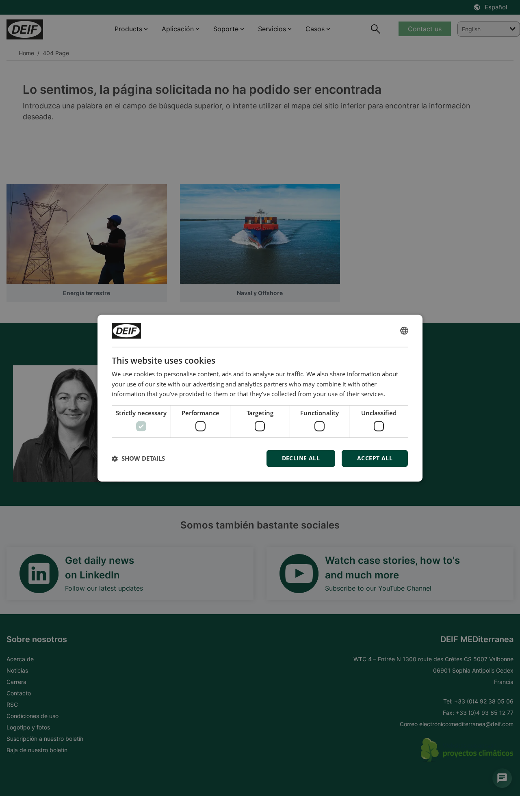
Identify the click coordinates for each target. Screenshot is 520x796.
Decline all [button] (301, 458)
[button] (138, 458)
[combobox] (404, 331)
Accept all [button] (374, 458)
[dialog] (260, 398)
